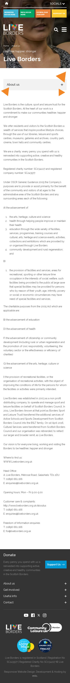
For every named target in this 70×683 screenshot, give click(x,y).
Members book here (9, 13)
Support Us (59, 13)
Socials (56, 3)
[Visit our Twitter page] (38, 615)
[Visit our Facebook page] (33, 615)
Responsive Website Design (19, 671)
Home (6, 46)
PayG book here (26, 13)
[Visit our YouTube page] (26, 615)
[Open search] (56, 30)
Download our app (42, 13)
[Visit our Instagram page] (44, 615)
